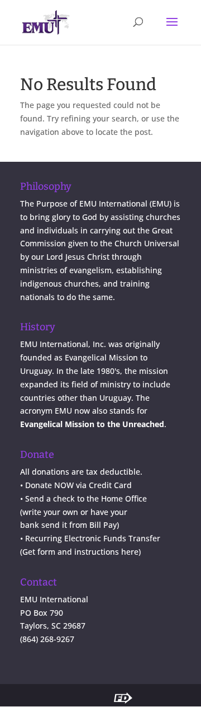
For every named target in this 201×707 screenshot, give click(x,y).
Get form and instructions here (80, 551)
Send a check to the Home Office (86, 498)
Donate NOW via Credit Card (78, 485)
